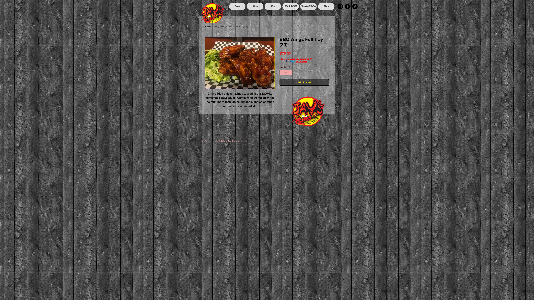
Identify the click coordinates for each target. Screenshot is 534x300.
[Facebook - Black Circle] (347, 6)
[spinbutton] (285, 72)
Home (208, 26)
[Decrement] (281, 72)
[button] (345, 28)
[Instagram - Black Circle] (340, 6)
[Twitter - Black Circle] (355, 6)
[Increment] (290, 72)
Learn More (301, 62)
